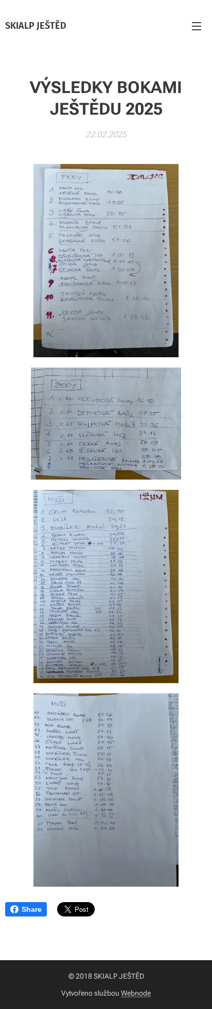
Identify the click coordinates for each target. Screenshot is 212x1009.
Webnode (136, 993)
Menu (196, 25)
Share (32, 909)
